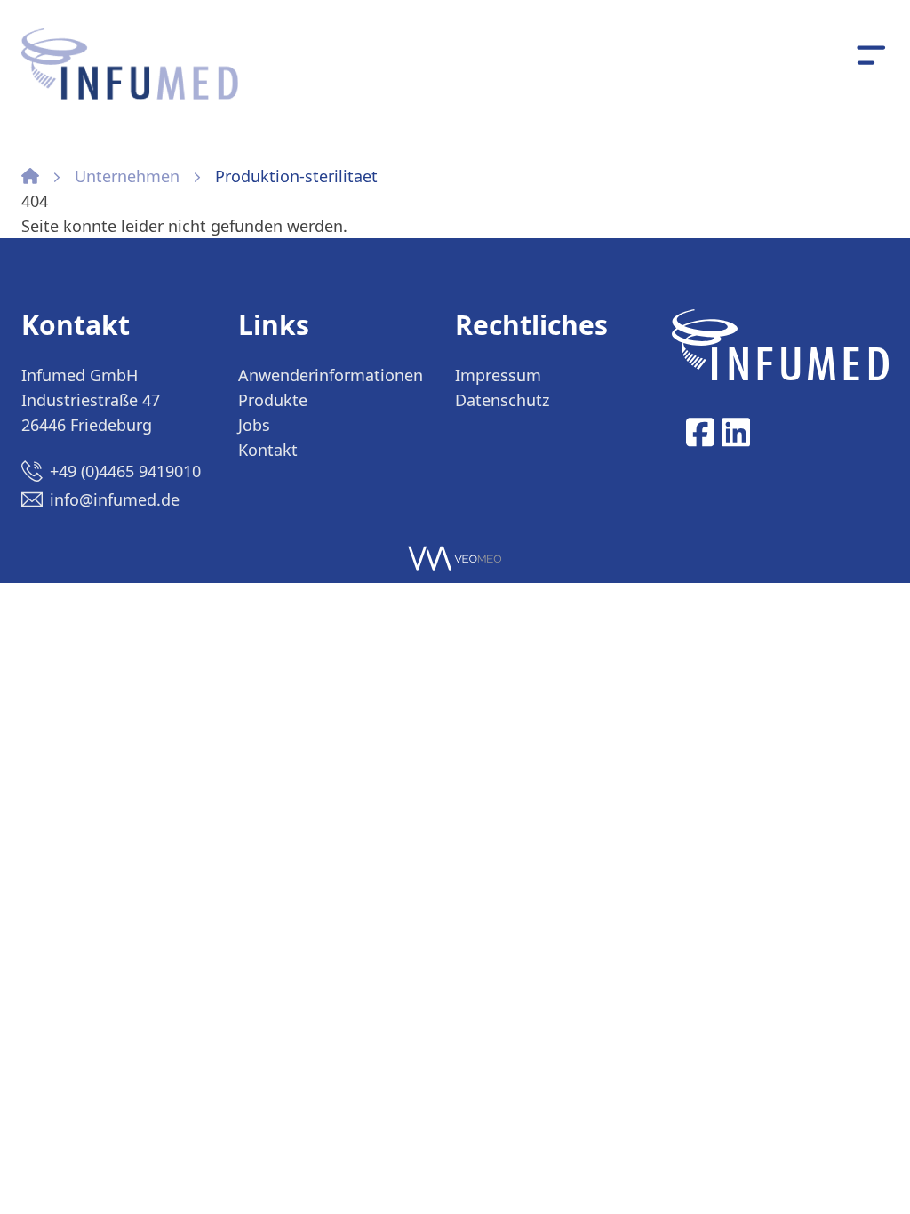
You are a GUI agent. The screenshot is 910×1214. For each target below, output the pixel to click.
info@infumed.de (115, 499)
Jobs (254, 424)
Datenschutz (502, 400)
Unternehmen (127, 176)
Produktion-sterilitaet (296, 176)
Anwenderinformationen (330, 375)
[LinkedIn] (736, 432)
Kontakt (268, 449)
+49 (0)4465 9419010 (125, 471)
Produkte (272, 400)
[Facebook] (700, 432)
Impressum (498, 375)
